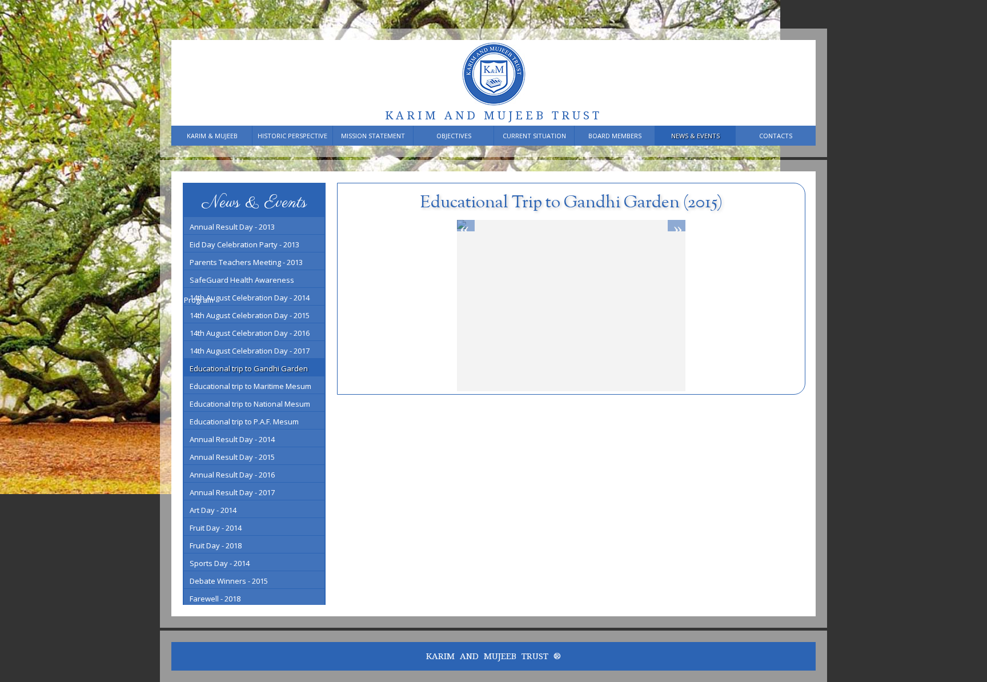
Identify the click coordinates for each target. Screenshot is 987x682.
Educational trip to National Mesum (250, 404)
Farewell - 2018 (215, 598)
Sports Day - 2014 (220, 563)
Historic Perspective (292, 135)
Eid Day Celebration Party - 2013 (244, 244)
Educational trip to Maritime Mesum (250, 386)
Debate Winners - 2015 (229, 581)
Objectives (453, 135)
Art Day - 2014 (213, 510)
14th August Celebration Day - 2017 (250, 351)
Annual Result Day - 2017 (232, 492)
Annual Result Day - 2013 (232, 227)
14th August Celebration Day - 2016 (250, 333)
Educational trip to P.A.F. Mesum (244, 421)
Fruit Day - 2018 (216, 545)
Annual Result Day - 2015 (232, 457)
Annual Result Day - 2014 (232, 439)
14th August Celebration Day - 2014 (250, 297)
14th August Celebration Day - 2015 (250, 315)
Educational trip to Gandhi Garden (249, 368)
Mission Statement (373, 135)
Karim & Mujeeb (212, 135)
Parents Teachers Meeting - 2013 (246, 262)
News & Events (695, 135)
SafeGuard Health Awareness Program (239, 281)
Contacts (775, 135)
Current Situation (534, 135)
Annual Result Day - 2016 (232, 475)
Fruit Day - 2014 (216, 528)
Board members (614, 135)
